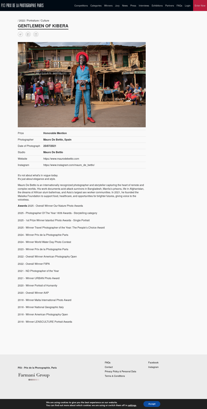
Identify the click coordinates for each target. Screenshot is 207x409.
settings (132, 405)
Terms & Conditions (115, 375)
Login (188, 5)
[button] (20, 34)
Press (133, 5)
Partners (169, 5)
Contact (109, 367)
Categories (96, 5)
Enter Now (200, 5)
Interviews (144, 5)
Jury (117, 5)
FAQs (179, 5)
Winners (108, 5)
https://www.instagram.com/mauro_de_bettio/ (69, 165)
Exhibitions (157, 5)
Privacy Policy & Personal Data (120, 371)
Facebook (153, 362)
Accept (151, 403)
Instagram (153, 367)
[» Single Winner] (22, 5)
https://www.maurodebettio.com (61, 158)
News (125, 5)
